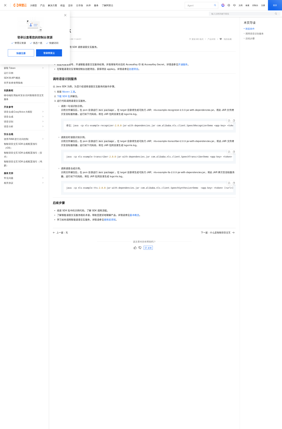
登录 (275, 5)
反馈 (150, 247)
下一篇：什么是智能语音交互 (216, 232)
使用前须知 (110, 219)
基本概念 (134, 215)
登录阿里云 (49, 53)
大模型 (33, 5)
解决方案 (52, 5)
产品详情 (211, 39)
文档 (241, 5)
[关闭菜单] (5, 5)
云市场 (79, 5)
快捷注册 (21, 53)
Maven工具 (68, 91)
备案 (247, 5)
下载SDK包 (63, 96)
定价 (70, 5)
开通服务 (183, 64)
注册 (263, 5)
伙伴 (88, 5)
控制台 (255, 5)
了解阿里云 (107, 5)
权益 (62, 5)
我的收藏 (228, 39)
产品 (42, 5)
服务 (96, 5)
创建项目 (133, 68)
